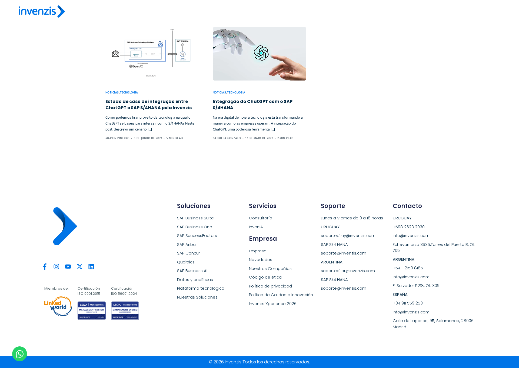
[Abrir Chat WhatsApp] (19, 353)
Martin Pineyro (117, 138)
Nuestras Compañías (270, 268)
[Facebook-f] (45, 266)
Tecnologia (129, 92)
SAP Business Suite (195, 218)
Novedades (260, 259)
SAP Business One (194, 227)
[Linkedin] (91, 266)
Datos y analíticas (195, 279)
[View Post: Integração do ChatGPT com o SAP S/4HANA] (260, 54)
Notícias (112, 92)
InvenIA (256, 227)
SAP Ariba (186, 244)
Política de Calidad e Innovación (281, 294)
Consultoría (260, 218)
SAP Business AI (192, 270)
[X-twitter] (79, 266)
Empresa (258, 251)
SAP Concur (188, 253)
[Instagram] (56, 266)
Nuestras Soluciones (197, 297)
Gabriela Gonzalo (227, 138)
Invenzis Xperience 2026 (273, 303)
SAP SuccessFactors (197, 235)
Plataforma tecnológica (200, 288)
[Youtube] (68, 266)
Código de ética (265, 277)
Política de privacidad (270, 286)
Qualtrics (186, 262)
